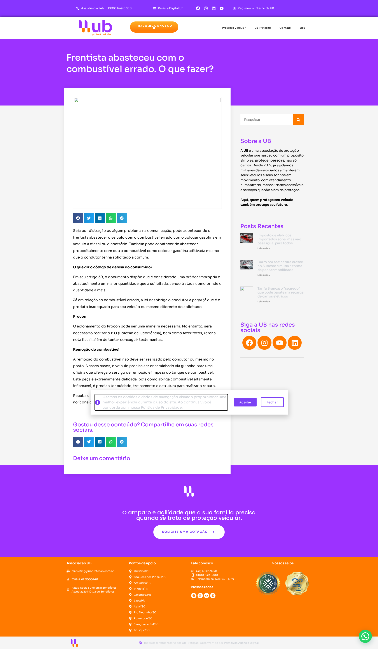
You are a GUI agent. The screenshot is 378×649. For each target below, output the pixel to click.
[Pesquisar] (298, 119)
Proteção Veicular (234, 27)
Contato (285, 27)
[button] (154, 27)
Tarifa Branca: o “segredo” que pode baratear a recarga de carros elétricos (280, 292)
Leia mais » (263, 248)
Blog (302, 27)
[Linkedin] (214, 8)
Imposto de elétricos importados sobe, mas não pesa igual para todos (279, 239)
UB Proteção (262, 27)
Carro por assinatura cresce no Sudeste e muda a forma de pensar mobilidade (280, 266)
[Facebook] (198, 8)
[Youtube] (222, 8)
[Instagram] (206, 8)
